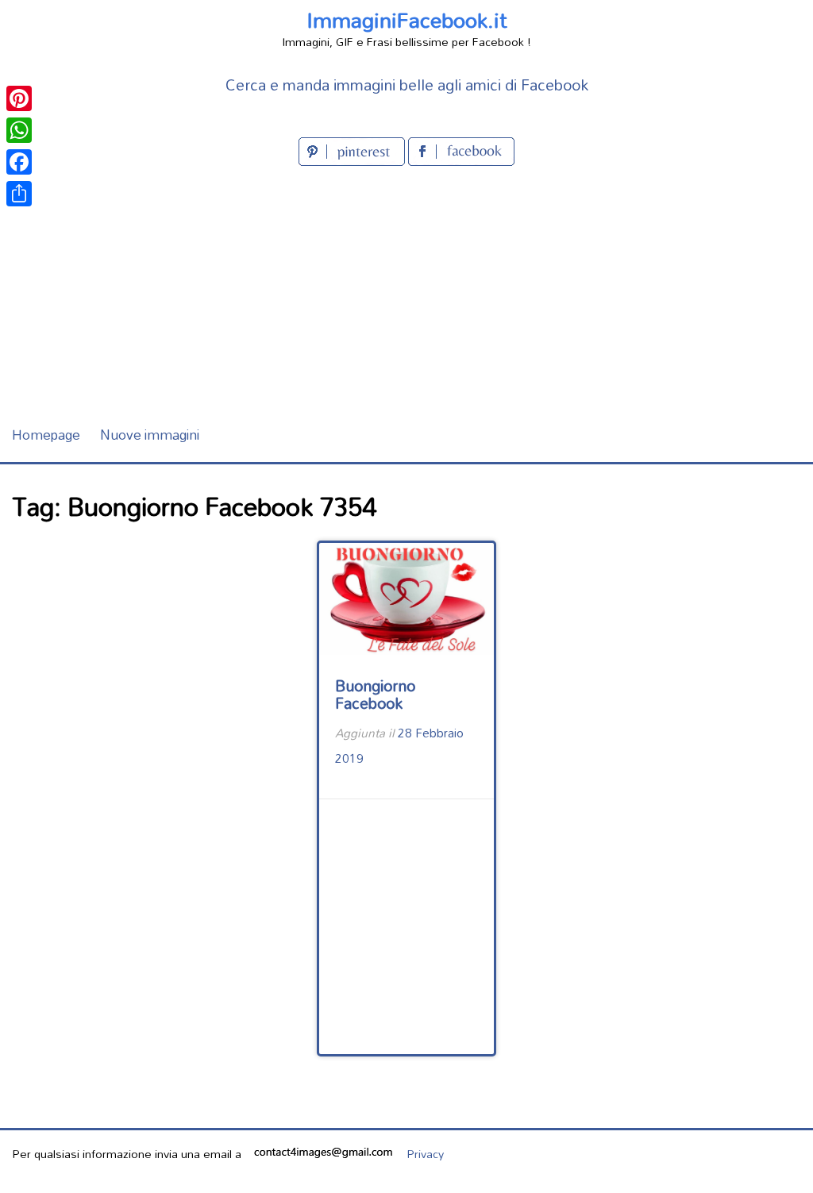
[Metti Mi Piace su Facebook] (461, 161)
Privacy (425, 1153)
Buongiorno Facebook (375, 694)
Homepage (46, 434)
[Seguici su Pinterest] (353, 161)
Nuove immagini (149, 434)
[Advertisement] (406, 289)
